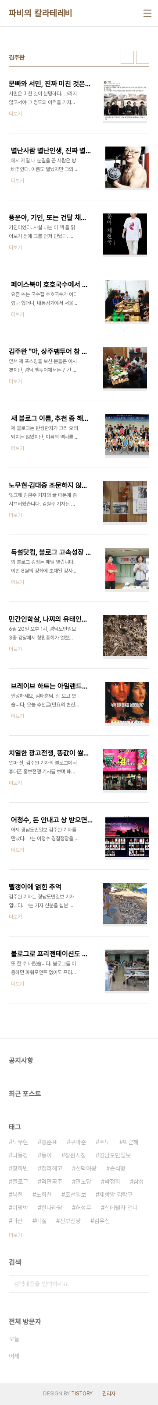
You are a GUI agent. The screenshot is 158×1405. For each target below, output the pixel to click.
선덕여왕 (86, 1168)
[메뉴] (147, 13)
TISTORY (82, 1394)
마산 (17, 1220)
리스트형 (142, 57)
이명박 (20, 1207)
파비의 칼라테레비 (41, 13)
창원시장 (75, 1155)
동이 (46, 1155)
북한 (17, 1194)
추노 (104, 1142)
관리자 (108, 1394)
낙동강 (20, 1155)
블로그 (20, 1181)
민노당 (83, 1181)
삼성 (138, 1181)
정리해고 (51, 1168)
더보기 (15, 1235)
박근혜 (131, 1142)
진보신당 (70, 1220)
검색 (140, 1284)
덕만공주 (51, 1181)
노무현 (20, 1142)
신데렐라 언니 (121, 1207)
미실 (41, 1220)
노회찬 (44, 1194)
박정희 (112, 1181)
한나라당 (51, 1207)
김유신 (102, 1220)
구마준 (78, 1142)
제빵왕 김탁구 (116, 1194)
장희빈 (20, 1168)
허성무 (83, 1207)
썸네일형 (127, 57)
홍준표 (49, 1142)
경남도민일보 (115, 1155)
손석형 (118, 1168)
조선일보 (75, 1194)
